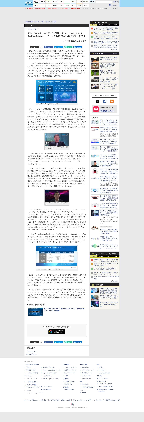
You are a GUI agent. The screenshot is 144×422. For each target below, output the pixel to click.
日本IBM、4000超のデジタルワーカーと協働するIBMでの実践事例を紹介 (109, 213)
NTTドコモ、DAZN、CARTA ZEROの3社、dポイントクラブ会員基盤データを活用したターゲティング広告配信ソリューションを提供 (109, 173)
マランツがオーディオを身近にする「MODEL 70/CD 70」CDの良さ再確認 (109, 80)
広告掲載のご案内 (54, 400)
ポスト (35, 47)
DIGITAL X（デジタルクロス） (51, 379)
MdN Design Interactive (88, 387)
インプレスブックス (48, 386)
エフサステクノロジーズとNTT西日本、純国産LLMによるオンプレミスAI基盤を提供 (109, 156)
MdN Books (85, 384)
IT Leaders (29, 376)
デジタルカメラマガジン (32, 387)
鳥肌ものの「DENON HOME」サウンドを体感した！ (108, 73)
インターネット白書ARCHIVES (34, 393)
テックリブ (83, 390)
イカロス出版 (83, 364)
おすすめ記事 (99, 285)
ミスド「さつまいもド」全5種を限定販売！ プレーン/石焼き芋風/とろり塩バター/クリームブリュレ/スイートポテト (106, 269)
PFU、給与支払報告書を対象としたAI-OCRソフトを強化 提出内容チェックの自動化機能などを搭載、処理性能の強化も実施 (109, 207)
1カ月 (115, 25)
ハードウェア (93, 8)
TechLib (84, 392)
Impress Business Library (50, 373)
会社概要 (88, 400)
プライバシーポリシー (78, 400)
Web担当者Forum (31, 370)
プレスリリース (31, 351)
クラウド (85, 8)
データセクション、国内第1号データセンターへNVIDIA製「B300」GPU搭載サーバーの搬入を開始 (106, 38)
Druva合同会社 (31, 354)
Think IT (28, 367)
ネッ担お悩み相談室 (31, 382)
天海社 (100, 367)
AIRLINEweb (85, 367)
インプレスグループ (98, 400)
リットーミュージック (70, 367)
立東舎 (66, 376)
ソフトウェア (103, 8)
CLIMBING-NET (69, 384)
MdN (81, 382)
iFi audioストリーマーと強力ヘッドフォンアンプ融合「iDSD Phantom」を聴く (109, 87)
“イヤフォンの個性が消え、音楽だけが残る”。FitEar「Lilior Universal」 (108, 66)
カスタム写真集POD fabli (106, 386)
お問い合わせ (44, 400)
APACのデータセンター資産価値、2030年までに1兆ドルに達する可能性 (109, 231)
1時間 (93, 25)
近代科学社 (66, 387)
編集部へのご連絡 (65, 400)
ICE (98, 364)
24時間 (101, 25)
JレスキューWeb (86, 376)
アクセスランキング (101, 22)
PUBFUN (99, 376)
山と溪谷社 (66, 379)
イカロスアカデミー (87, 379)
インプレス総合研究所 (32, 373)
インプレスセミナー (48, 376)
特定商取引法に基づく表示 (113, 400)
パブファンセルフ (103, 378)
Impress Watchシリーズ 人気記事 (105, 254)
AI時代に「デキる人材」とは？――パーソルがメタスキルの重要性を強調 (109, 164)
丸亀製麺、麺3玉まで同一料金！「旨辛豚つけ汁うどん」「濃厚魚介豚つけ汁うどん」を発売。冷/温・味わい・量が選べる (106, 261)
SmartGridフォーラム (48, 367)
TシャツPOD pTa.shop (105, 383)
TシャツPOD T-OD (70, 373)
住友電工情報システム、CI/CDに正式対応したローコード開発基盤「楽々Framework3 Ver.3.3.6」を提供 (109, 240)
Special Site (99, 53)
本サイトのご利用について (31, 400)
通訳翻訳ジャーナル (87, 373)
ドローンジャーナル (31, 379)
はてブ (59, 47)
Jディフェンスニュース (88, 370)
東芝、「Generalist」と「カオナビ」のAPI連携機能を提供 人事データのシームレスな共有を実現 (106, 42)
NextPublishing (47, 389)
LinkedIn (79, 47)
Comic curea (102, 370)
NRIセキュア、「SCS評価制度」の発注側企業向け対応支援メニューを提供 (109, 190)
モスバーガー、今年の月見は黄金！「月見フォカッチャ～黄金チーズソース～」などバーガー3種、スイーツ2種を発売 (106, 274)
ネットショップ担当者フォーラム (52, 370)
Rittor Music (66, 364)
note (69, 47)
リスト (41, 47)
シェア (49, 47)
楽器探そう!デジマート (71, 370)
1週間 (108, 25)
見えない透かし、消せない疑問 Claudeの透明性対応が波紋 (109, 304)
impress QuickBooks (104, 373)
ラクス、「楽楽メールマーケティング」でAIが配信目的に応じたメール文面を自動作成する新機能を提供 (106, 47)
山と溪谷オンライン (70, 381)
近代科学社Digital (69, 389)
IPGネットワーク (101, 381)
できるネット (30, 390)
